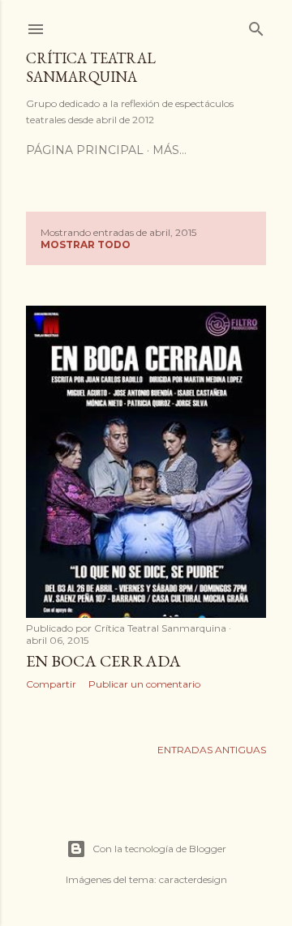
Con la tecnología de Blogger (159, 848)
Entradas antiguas (211, 750)
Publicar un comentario (144, 684)
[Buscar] (256, 25)
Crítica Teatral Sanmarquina (91, 67)
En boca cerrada (103, 660)
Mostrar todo (86, 244)
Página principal (85, 150)
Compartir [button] (51, 684)
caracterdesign (193, 879)
